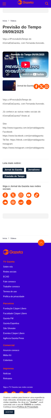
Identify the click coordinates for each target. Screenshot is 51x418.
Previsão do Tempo (14, 176)
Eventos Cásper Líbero (13, 333)
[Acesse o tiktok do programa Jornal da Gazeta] (36, 195)
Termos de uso (10, 291)
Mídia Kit (7, 355)
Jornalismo (34, 169)
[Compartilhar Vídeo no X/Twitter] (41, 86)
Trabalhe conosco (11, 286)
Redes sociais (9, 272)
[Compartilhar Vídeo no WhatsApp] (46, 86)
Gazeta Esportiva (11, 323)
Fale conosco (9, 281)
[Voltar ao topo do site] (41, 242)
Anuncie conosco (11, 350)
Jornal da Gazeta (25, 86)
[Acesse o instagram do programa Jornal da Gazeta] (21, 195)
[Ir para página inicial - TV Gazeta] (25, 3)
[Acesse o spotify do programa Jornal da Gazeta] (13, 202)
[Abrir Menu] (4, 4)
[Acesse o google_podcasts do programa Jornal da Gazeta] (28, 202)
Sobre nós (8, 267)
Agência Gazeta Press (13, 338)
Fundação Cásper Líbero (14, 308)
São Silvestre (9, 328)
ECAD (6, 277)
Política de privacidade (13, 296)
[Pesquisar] (46, 4)
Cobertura (7, 360)
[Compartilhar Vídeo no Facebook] (36, 86)
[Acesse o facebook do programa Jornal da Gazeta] (5, 195)
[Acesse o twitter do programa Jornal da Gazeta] (13, 195)
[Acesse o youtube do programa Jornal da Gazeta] (28, 195)
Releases (7, 378)
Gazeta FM (8, 318)
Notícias (7, 373)
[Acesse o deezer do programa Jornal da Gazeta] (21, 202)
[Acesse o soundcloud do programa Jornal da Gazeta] (5, 202)
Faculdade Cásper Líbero (15, 313)
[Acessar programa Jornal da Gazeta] (9, 85)
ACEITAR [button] (9, 412)
